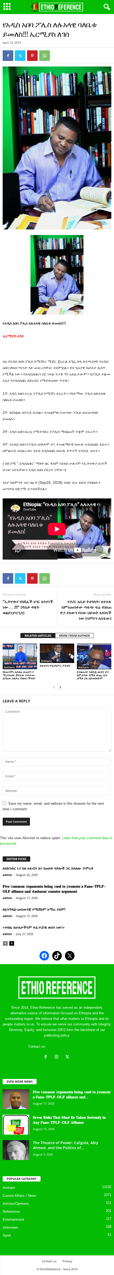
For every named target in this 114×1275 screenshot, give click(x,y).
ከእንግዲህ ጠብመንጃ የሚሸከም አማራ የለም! (34, 909)
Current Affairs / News (19, 1196)
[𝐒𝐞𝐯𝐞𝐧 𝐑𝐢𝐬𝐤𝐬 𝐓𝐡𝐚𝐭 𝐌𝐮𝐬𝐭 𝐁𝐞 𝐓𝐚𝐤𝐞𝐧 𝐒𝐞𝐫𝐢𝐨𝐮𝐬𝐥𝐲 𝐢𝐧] (16, 1125)
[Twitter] (20, 55)
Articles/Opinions (16, 1204)
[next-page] (60, 687)
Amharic (9, 667)
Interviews (10, 1227)
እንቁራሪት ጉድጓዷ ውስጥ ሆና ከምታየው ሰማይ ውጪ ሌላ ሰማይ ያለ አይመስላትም (93, 675)
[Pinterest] (32, 55)
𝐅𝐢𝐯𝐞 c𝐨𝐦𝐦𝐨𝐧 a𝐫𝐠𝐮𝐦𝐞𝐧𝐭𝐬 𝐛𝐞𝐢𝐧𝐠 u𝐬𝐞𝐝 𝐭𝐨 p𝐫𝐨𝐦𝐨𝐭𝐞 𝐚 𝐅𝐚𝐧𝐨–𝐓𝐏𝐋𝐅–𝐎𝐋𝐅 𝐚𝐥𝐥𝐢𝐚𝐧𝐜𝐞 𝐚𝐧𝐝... (72, 1094)
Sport (7, 1235)
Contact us (49, 1261)
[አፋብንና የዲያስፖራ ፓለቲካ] (57, 653)
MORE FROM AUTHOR (74, 636)
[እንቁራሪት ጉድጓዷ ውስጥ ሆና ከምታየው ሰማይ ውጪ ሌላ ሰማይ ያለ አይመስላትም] (94, 656)
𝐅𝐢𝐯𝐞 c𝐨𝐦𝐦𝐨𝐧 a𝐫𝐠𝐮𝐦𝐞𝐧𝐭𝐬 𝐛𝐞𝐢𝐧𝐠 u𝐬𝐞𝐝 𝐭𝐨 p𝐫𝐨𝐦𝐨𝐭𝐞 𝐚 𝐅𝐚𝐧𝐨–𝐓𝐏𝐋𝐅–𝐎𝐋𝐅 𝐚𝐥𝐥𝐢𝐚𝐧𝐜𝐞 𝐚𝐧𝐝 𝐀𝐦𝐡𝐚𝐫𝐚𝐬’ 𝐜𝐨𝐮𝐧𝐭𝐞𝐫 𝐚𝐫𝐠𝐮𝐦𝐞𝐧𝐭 (54, 889)
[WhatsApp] (44, 55)
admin (7, 875)
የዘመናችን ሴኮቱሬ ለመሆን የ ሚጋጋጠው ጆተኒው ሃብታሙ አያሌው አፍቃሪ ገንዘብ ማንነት (19, 675)
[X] (68, 1057)
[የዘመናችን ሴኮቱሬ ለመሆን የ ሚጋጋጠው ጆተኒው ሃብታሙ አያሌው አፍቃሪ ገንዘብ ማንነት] (20, 656)
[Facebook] (8, 55)
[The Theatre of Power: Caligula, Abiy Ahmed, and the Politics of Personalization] (16, 1150)
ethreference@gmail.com (66, 1046)
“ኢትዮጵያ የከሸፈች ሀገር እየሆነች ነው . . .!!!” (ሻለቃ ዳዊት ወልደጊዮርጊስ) (28, 607)
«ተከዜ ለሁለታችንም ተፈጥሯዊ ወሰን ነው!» (34, 927)
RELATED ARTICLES (38, 636)
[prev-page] (53, 687)
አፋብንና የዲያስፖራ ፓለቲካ (55, 665)
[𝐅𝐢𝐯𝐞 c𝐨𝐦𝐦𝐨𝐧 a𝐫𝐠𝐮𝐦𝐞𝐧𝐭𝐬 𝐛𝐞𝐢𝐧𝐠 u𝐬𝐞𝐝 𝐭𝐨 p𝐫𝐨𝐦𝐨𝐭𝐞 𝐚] (16, 1099)
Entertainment (13, 1219)
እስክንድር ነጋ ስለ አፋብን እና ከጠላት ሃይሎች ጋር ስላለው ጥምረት (48, 868)
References (11, 1212)
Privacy (67, 1261)
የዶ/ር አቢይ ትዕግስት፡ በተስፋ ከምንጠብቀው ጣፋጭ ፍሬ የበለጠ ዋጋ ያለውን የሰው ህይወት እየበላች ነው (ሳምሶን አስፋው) (85, 610)
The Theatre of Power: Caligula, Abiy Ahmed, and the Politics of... (65, 1145)
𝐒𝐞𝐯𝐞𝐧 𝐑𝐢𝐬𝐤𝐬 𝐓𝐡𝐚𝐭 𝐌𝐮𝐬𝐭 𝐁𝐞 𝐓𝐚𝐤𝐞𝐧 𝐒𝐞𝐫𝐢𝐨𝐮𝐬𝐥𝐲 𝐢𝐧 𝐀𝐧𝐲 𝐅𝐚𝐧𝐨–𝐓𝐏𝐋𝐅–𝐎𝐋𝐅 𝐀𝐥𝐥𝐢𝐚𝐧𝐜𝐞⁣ (69, 1120)
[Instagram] (57, 1057)
